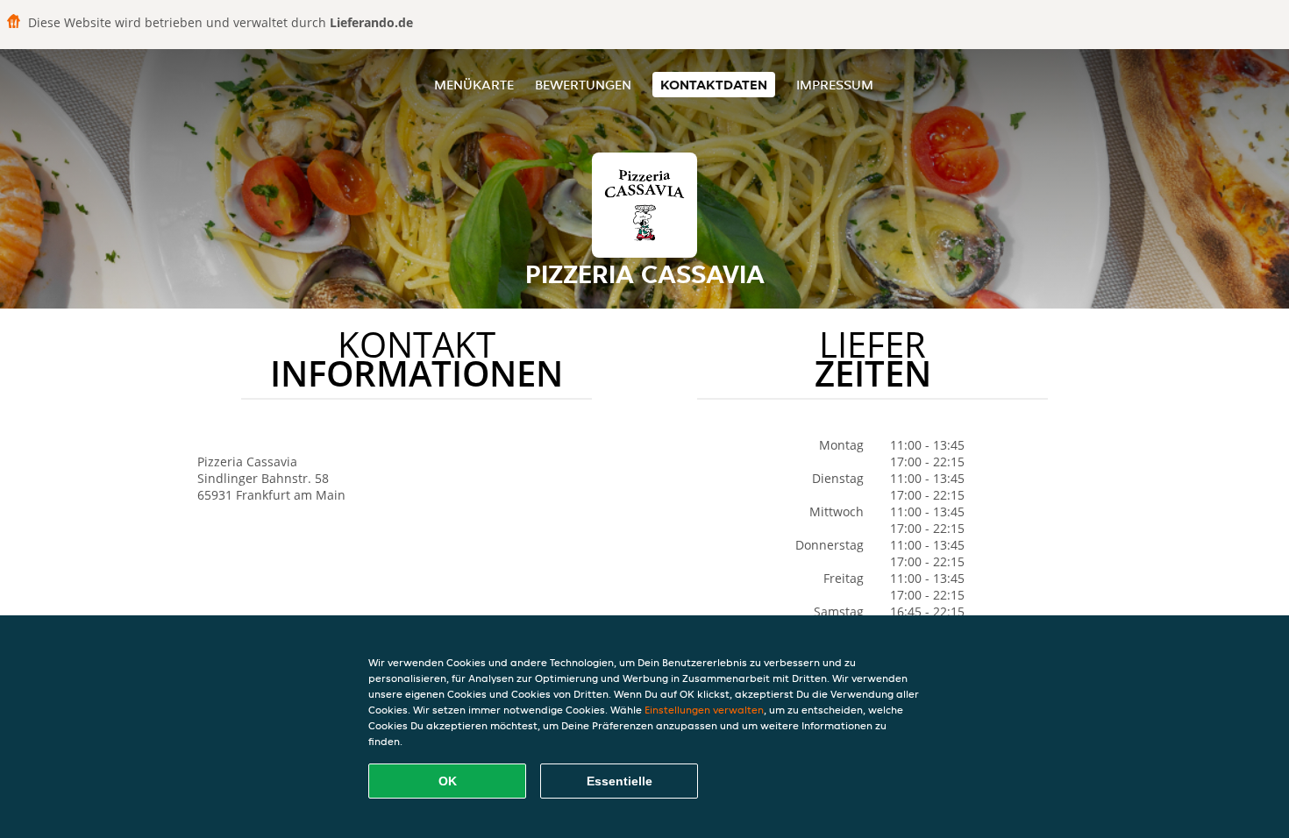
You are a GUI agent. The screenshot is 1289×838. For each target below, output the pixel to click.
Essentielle (619, 781)
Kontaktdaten (713, 84)
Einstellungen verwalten (704, 709)
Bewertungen (583, 84)
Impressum (834, 84)
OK (447, 781)
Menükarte (474, 84)
